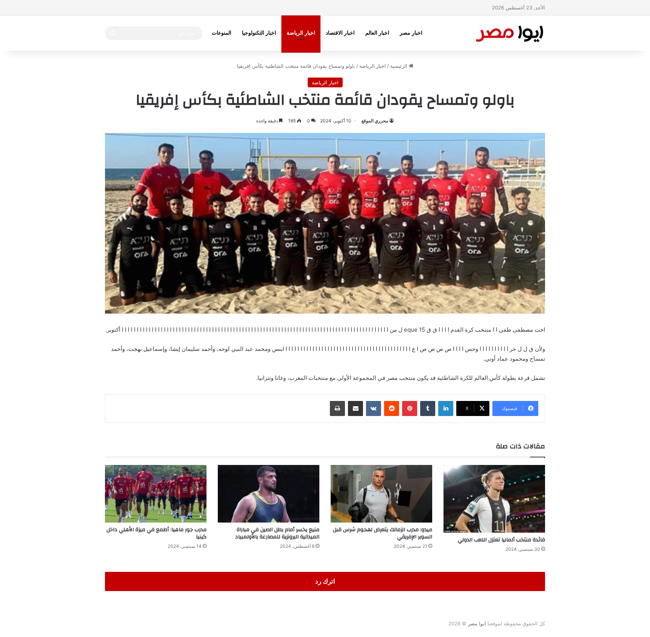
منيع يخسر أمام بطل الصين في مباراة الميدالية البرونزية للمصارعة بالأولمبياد (277, 533)
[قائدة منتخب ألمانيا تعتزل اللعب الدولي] (494, 499)
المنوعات (221, 33)
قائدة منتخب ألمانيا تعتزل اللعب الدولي (501, 540)
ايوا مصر (477, 623)
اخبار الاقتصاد (340, 33)
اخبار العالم (377, 33)
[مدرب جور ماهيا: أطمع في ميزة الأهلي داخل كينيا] (156, 493)
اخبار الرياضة (301, 33)
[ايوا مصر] (509, 33)
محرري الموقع (374, 120)
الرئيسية (399, 66)
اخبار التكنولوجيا (259, 33)
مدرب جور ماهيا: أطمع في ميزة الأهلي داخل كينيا (156, 533)
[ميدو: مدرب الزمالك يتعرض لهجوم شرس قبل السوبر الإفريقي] (381, 493)
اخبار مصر (411, 33)
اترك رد (325, 581)
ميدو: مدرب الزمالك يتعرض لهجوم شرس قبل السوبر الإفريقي (382, 533)
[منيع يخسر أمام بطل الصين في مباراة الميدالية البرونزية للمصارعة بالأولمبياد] (268, 493)
